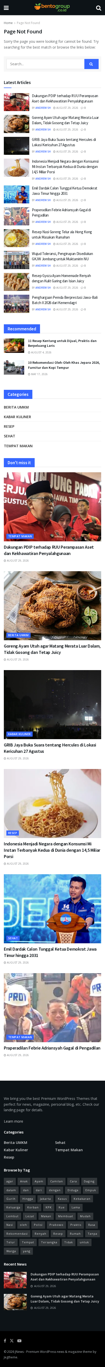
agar (9, 1181)
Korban (33, 1207)
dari (39, 1190)
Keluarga (13, 1207)
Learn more (13, 1121)
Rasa (91, 1225)
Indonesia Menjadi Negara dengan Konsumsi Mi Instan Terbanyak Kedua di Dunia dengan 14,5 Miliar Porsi (65, 166)
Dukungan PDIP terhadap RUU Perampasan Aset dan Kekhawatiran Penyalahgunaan (65, 1276)
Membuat (65, 1216)
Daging (89, 1181)
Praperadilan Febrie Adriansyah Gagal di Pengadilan (52, 1048)
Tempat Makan (18, 445)
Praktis (75, 1225)
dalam (11, 1190)
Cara (73, 1181)
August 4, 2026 (40, 352)
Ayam (39, 1181)
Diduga (73, 1190)
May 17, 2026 (39, 374)
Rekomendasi (17, 1233)
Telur (10, 1242)
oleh (23, 1225)
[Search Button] (91, 64)
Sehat (9, 436)
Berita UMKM (16, 407)
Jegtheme (10, 1357)
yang (26, 1251)
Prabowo (56, 1225)
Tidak (68, 1242)
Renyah (40, 1233)
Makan (46, 1216)
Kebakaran (82, 1199)
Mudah (85, 1216)
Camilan (56, 1181)
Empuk (90, 1190)
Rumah (75, 1233)
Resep (9, 426)
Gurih (11, 1199)
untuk (84, 1242)
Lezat (29, 1216)
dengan (55, 1190)
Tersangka (49, 1242)
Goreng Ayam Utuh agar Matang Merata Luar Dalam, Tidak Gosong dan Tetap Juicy (65, 1299)
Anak (24, 1181)
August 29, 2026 (67, 108)
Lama (76, 1207)
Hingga (27, 1199)
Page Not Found (28, 23)
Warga (11, 1251)
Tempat (28, 1242)
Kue (62, 1207)
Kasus (62, 1199)
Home (8, 23)
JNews (19, 1352)
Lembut (12, 1216)
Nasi (9, 1225)
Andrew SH (43, 108)
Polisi (38, 1225)
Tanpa (92, 1233)
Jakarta (45, 1199)
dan (26, 1190)
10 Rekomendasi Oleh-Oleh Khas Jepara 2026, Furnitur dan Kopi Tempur (64, 365)
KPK (49, 1207)
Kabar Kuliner (17, 416)
